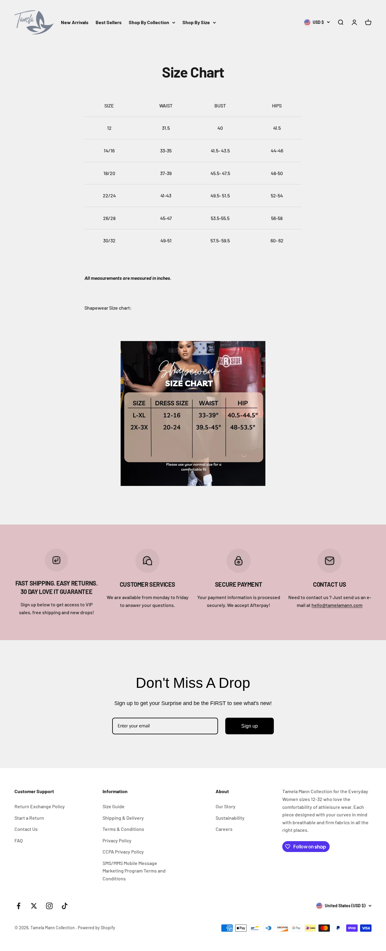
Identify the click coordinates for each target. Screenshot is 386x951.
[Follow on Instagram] (49, 906)
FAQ (18, 840)
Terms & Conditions (123, 829)
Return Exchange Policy (39, 806)
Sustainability (230, 818)
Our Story (226, 806)
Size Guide (114, 806)
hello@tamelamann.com (337, 605)
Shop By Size (196, 22)
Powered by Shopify (96, 927)
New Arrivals (74, 22)
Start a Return (29, 818)
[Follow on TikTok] (65, 906)
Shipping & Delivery (123, 818)
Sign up (249, 726)
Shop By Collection (149, 22)
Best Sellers (109, 22)
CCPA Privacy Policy (123, 851)
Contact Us (26, 829)
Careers (224, 829)
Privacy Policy (117, 840)
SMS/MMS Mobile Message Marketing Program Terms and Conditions (134, 870)
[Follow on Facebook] (18, 906)
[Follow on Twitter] (34, 906)
